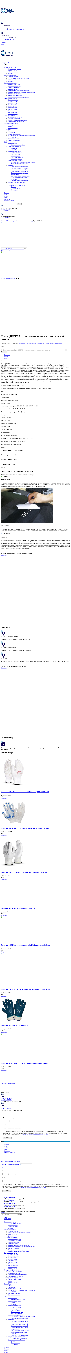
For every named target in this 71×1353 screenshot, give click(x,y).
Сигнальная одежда (13, 87)
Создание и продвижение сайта (10, 1164)
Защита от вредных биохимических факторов (21, 92)
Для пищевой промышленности (20, 176)
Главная (3, 221)
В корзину (4, 352)
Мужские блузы (12, 103)
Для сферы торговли (14, 118)
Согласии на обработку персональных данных (34, 1134)
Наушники (14, 148)
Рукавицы (14, 179)
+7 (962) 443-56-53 (19, 29)
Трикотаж (10, 73)
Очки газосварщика (17, 157)
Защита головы (12, 143)
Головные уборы (12, 70)
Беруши (13, 149)
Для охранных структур (15, 117)
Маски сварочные (16, 159)
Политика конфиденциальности (10, 1161)
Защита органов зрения (14, 151)
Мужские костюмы (13, 101)
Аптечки (13, 187)
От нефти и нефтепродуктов (19, 173)
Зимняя (10, 126)
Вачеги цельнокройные (8, 278)
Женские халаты (12, 112)
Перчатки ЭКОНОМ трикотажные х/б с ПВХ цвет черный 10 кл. (25, 945)
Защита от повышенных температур (18, 90)
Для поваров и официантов (16, 121)
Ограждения (14, 190)
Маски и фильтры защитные (19, 163)
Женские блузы (12, 107)
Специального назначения (19, 177)
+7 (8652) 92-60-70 (9, 1203)
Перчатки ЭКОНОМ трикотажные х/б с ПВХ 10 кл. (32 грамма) (25, 828)
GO (2, 1167)
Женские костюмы (13, 111)
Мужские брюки (12, 104)
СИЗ (7, 221)
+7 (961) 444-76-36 (9, 39)
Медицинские (15, 174)
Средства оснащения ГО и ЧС (16, 185)
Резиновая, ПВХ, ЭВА (14, 134)
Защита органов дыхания (15, 160)
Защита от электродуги (14, 84)
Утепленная (11, 132)
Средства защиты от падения (16, 182)
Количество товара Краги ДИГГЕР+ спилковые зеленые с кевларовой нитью (25, 350)
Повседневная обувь (14, 138)
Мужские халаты (13, 100)
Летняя (10, 131)
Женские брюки (12, 109)
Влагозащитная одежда (14, 86)
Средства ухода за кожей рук (19, 180)
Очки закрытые (15, 154)
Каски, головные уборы (18, 145)
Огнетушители (15, 188)
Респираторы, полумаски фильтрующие (23, 162)
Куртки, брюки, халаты (14, 69)
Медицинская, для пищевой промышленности (21, 135)
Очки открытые (15, 156)
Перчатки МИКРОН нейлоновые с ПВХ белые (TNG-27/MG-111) (25, 792)
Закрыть (3, 1212)
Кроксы (13, 137)
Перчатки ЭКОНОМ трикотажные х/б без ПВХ (18, 909)
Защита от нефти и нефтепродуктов (18, 97)
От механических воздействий (20, 170)
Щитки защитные (16, 152)
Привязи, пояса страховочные (20, 184)
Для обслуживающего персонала (17, 120)
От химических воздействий (19, 171)
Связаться (3, 555)
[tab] (37, 355)
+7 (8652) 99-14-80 (9, 29)
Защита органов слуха (14, 146)
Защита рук (11, 165)
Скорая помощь (12, 106)
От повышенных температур (19, 168)
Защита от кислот (13, 89)
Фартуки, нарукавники (14, 93)
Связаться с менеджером (8, 1083)
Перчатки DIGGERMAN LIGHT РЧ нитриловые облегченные (24, 1063)
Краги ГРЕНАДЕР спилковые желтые (12, 249)
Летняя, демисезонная (14, 125)
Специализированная (14, 140)
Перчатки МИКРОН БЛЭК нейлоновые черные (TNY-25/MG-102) (25, 989)
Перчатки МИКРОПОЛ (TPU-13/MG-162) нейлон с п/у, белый (24, 872)
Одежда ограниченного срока (16, 95)
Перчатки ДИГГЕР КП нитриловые (14, 1025)
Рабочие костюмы (13, 72)
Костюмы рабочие (13, 76)
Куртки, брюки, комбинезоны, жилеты (19, 78)
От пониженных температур (19, 166)
